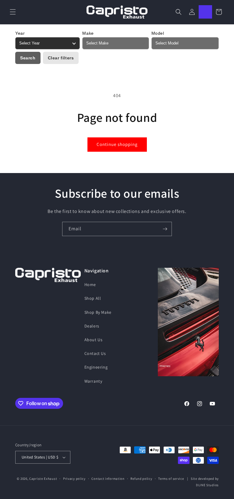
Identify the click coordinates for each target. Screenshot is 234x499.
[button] (13, 12)
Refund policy (141, 478)
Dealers (91, 326)
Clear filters (61, 57)
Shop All (92, 298)
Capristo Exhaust (43, 478)
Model (157, 33)
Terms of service (171, 478)
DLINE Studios (207, 485)
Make (88, 33)
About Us (93, 339)
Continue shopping (117, 144)
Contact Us (95, 353)
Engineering (96, 367)
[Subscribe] (165, 229)
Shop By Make (98, 312)
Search (28, 57)
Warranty (93, 381)
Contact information (107, 478)
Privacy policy (74, 478)
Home (90, 284)
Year (20, 33)
